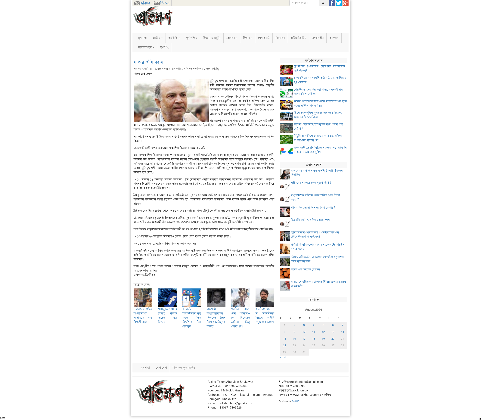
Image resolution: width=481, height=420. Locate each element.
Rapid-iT (295, 401)
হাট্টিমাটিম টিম (298, 38)
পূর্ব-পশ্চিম (191, 38)
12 (323, 332)
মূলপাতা (142, 38)
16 (294, 338)
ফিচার (246, 38)
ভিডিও (164, 3)
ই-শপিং (164, 47)
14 (342, 332)
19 (323, 338)
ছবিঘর (145, 3)
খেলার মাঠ (264, 38)
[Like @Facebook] (332, 3)
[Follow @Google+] (346, 3)
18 (313, 338)
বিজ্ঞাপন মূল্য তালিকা (184, 368)
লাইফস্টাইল (145, 47)
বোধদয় (230, 38)
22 (284, 345)
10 (304, 332)
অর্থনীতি (173, 38)
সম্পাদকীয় (318, 38)
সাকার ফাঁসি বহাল (148, 62)
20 (332, 338)
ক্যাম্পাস (334, 38)
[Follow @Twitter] (339, 3)
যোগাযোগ (161, 368)
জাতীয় (157, 38)
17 (304, 338)
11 (313, 332)
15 (284, 338)
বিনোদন (280, 38)
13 (332, 332)
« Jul (283, 357)
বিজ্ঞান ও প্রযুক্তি (212, 38)
